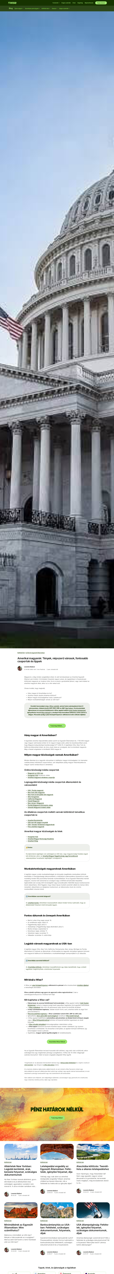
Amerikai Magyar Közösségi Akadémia (41, 839)
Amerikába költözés (35, 967)
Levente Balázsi (29, 667)
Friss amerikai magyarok (36, 827)
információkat (28, 1065)
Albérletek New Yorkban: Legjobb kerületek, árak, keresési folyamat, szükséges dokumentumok (20, 1170)
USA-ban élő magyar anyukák (38, 822)
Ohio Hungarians (33, 797)
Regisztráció (101, 3)
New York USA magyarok (36, 792)
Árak (74, 3)
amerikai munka (33, 903)
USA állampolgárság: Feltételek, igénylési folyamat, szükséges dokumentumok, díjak (93, 1229)
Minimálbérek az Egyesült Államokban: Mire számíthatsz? (18, 1227)
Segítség (80, 3)
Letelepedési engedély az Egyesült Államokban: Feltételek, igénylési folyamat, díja (56, 1169)
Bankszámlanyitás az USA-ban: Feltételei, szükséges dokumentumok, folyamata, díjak (55, 1229)
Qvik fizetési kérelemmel (77, 710)
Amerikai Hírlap (33, 841)
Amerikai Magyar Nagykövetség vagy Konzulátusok (60, 856)
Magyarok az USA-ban (35, 773)
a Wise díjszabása (48, 1065)
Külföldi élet (21, 652)
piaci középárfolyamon (40, 985)
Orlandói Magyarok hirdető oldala (39, 807)
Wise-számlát (54, 706)
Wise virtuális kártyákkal (37, 1024)
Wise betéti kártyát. (72, 1016)
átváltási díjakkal (83, 985)
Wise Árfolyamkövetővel (41, 1020)
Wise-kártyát (45, 712)
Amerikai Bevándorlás (35, 820)
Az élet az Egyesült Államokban (35, 652)
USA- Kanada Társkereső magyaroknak (41, 824)
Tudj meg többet (57, 1118)
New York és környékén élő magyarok (40, 794)
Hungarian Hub (33, 775)
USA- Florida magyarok (35, 790)
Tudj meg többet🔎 (57, 726)
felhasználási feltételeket (68, 1062)
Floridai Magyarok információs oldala (40, 805)
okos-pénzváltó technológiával (47, 1016)
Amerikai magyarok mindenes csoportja (41, 777)
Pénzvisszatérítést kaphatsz (37, 1014)
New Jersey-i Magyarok (36, 803)
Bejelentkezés (89, 3)
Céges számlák (66, 3)
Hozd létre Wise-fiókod (57, 1042)
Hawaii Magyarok (33, 801)
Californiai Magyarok (35, 799)
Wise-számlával (34, 1007)
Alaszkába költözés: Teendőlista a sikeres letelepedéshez (93, 1167)
